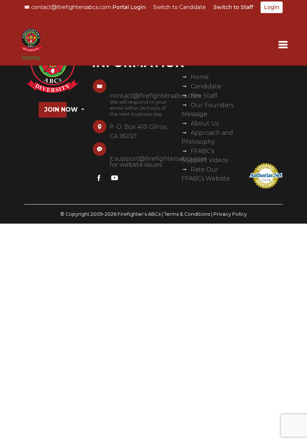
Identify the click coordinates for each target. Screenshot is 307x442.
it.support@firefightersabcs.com (158, 158)
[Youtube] (114, 179)
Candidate (206, 86)
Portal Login (129, 7)
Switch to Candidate (179, 7)
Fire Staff (204, 95)
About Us (205, 123)
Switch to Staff (233, 7)
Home (31, 57)
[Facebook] (98, 179)
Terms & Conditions (187, 214)
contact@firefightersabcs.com (70, 7)
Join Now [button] (55, 109)
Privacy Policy (230, 214)
